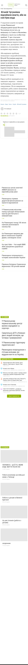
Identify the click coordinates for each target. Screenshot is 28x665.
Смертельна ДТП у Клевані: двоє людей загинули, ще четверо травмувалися (13, 335)
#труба (14, 104)
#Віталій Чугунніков (21, 104)
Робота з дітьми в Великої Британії (12, 499)
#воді (6, 104)
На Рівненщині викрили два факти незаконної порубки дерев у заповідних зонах (12, 236)
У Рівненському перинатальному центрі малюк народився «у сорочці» (12, 324)
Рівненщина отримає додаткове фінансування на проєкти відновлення (12, 201)
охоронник (6, 543)
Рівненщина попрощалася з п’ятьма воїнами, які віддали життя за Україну (14, 352)
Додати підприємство (14, 396)
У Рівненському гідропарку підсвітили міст (13, 343)
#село (10, 104)
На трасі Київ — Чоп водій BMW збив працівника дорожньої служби (13, 246)
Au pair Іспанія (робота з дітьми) (11, 521)
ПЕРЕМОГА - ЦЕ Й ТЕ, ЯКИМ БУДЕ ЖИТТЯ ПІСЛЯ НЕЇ (12, 466)
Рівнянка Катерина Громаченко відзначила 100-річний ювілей (14, 265)
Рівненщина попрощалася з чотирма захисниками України (13, 256)
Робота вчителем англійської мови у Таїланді (13, 476)
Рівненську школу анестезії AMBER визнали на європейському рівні (12, 190)
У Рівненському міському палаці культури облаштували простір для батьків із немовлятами (13, 213)
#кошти (2, 104)
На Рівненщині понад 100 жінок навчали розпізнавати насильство (14, 225)
